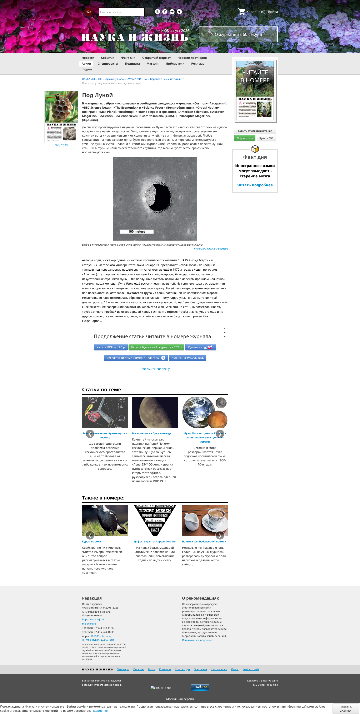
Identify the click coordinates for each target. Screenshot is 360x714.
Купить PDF (266, 138)
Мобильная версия (180, 699)
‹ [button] (90, 535)
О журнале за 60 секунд (238, 34)
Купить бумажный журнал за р (156, 347)
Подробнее (100, 711)
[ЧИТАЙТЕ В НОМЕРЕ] (255, 49)
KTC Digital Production (265, 684)
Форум (87, 69)
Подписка (132, 63)
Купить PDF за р (110, 347)
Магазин (153, 63)
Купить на (195, 347)
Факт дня (128, 58)
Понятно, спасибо (346, 708)
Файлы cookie (251, 669)
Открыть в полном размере (211, 248)
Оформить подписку (155, 369)
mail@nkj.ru (89, 623)
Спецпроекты (108, 63)
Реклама (197, 63)
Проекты (138, 669)
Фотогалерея (219, 669)
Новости (88, 58)
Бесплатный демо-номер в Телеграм (133, 358)
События (107, 58)
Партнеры (123, 669)
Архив (86, 63)
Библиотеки (175, 63)
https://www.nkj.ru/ (93, 619)
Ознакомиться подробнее (197, 640)
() (255, 11)
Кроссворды (182, 669)
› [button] (220, 535)
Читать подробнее (255, 185)
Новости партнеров (192, 58)
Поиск (235, 669)
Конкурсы (165, 669)
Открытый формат (156, 58)
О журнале (200, 669)
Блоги (151, 669)
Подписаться (245, 138)
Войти (273, 11)
